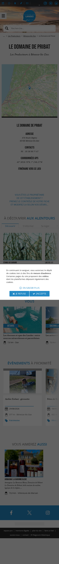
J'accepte (41, 293)
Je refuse (21, 293)
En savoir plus (31, 287)
